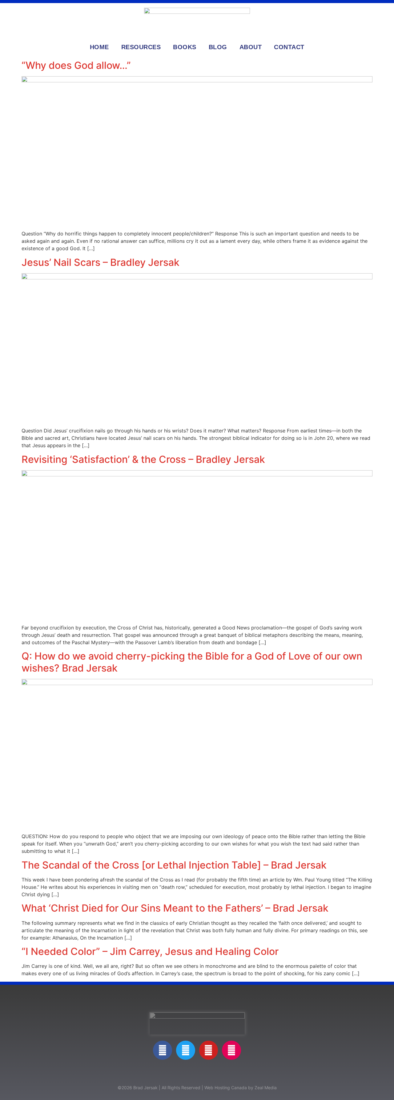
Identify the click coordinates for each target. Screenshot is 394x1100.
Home (99, 47)
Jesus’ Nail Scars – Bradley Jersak (100, 262)
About (250, 47)
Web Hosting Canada (225, 1087)
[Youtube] (208, 1050)
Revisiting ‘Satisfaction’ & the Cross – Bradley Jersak (143, 459)
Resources (141, 47)
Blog (218, 47)
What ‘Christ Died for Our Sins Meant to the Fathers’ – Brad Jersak (175, 908)
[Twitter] (185, 1050)
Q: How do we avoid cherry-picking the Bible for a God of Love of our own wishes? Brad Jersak (192, 662)
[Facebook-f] (162, 1050)
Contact (289, 47)
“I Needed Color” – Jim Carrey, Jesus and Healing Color (150, 951)
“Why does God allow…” (76, 65)
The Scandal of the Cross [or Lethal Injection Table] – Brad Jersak (174, 865)
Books (184, 47)
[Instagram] (231, 1050)
